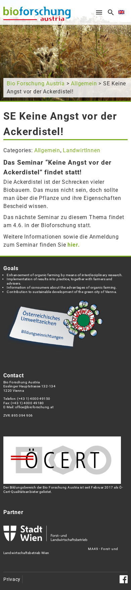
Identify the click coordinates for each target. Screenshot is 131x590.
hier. (74, 245)
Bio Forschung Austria (36, 83)
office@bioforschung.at (34, 407)
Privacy (11, 579)
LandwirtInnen (81, 150)
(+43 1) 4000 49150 (33, 399)
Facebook (124, 579)
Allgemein (84, 83)
